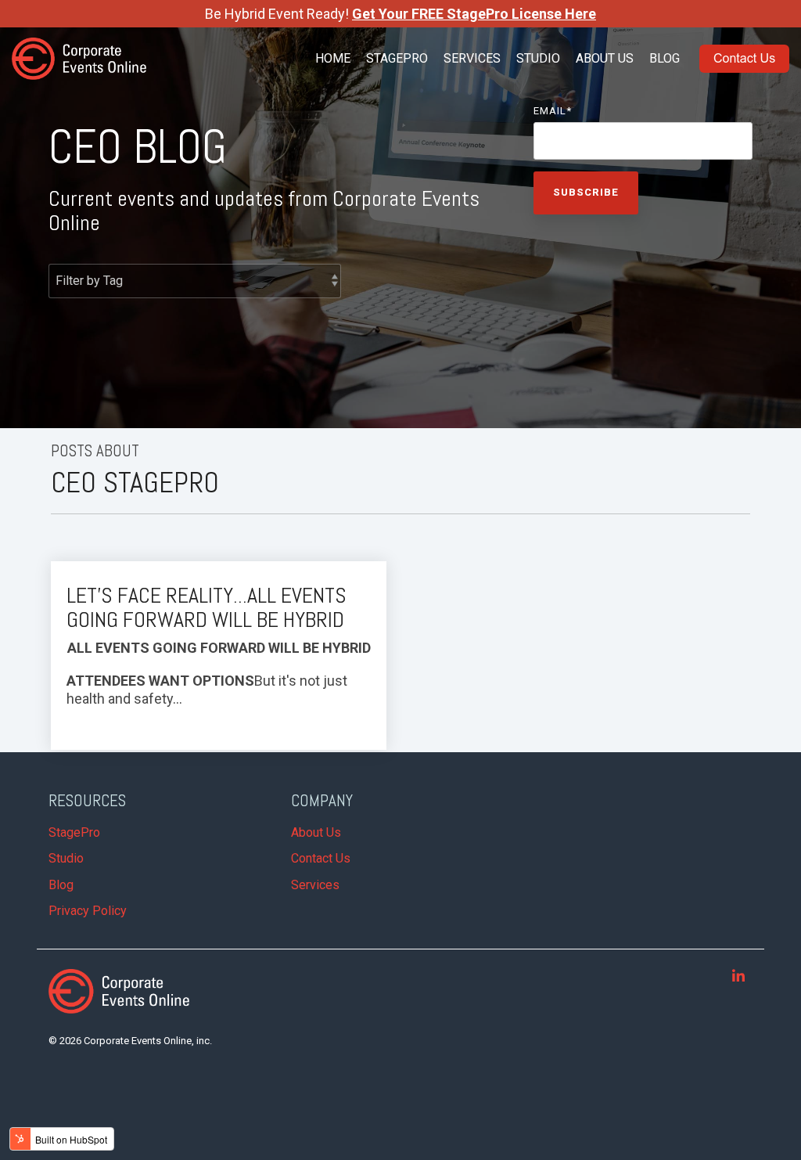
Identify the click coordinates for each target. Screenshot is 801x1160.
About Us (605, 58)
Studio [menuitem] (66, 858)
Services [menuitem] (315, 884)
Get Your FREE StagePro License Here (474, 13)
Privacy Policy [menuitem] (87, 910)
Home (332, 58)
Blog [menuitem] (61, 884)
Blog (664, 58)
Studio (538, 58)
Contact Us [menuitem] (320, 858)
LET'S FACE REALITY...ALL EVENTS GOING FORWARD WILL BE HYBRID (206, 607)
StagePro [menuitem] (74, 832)
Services (472, 58)
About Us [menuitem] (316, 832)
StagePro (397, 58)
